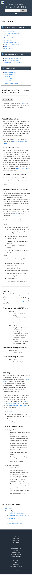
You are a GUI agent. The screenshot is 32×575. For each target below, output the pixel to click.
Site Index (16, 569)
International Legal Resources (13, 62)
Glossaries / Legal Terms (16, 546)
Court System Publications (12, 38)
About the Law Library (10, 72)
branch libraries (23, 302)
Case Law (7, 36)
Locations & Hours (9, 79)
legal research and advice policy (17, 405)
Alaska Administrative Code (17, 513)
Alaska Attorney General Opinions (19, 515)
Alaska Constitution (10, 31)
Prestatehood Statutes (15, 523)
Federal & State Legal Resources (13, 58)
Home (2, 18)
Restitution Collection (16, 556)
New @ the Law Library (11, 83)
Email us (9, 412)
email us (24, 103)
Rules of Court (8, 46)
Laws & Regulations (10, 42)
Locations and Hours (22, 168)
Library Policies (8, 74)
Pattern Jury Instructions (11, 44)
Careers (16, 562)
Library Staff (7, 77)
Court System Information (16, 566)
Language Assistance (16, 548)
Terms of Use (16, 571)
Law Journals (8, 40)
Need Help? (7, 81)
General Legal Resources (11, 60)
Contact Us (16, 564)
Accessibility (16, 560)
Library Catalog (13, 521)
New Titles (8, 508)
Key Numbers (13, 518)
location (16, 213)
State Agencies (8, 48)
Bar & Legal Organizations (12, 33)
